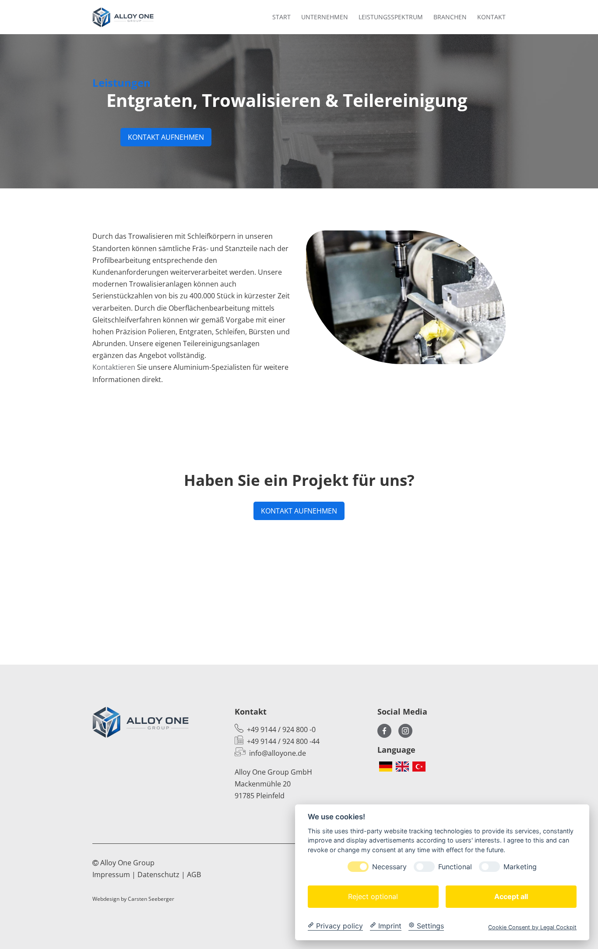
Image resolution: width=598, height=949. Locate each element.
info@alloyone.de (277, 753)
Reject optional (373, 896)
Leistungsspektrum (391, 17)
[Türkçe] (419, 766)
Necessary (389, 866)
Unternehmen (324, 17)
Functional (455, 866)
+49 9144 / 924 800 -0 (281, 729)
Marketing (520, 866)
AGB (194, 874)
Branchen (450, 17)
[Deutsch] (385, 766)
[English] (402, 766)
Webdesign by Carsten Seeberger (133, 899)
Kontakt (491, 17)
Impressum (111, 874)
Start (281, 17)
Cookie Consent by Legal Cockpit (532, 927)
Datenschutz (158, 874)
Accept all (511, 896)
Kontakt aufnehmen (166, 137)
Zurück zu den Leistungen (299, 613)
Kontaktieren (113, 367)
